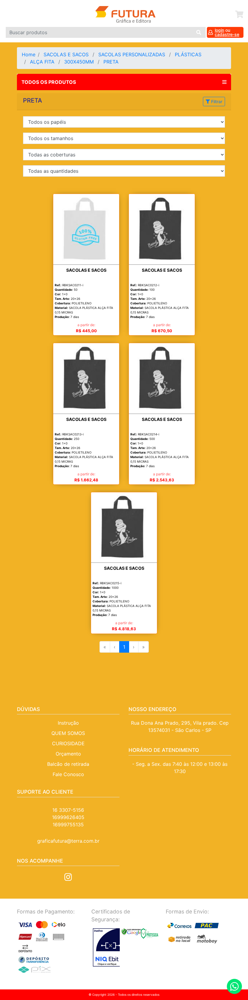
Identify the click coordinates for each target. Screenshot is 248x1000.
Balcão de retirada (68, 764)
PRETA (112, 62)
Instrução (68, 723)
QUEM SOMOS (68, 733)
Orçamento (68, 754)
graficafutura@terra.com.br (68, 841)
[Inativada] (105, 947)
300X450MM (79, 62)
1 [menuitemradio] (124, 647)
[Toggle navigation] (11, 14)
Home (28, 54)
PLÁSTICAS (189, 54)
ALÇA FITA (43, 62)
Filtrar (216, 101)
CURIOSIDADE (68, 743)
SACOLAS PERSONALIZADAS (132, 54)
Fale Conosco (68, 774)
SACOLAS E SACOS (67, 54)
